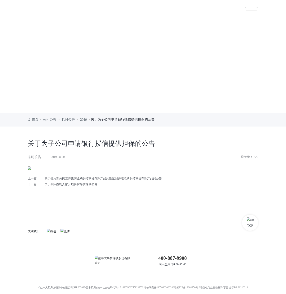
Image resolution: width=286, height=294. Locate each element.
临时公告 (68, 119)
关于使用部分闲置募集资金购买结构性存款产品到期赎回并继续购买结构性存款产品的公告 (103, 178)
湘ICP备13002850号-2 (188, 287)
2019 (83, 119)
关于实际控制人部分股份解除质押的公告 (71, 184)
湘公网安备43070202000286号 (160, 287)
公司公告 (49, 119)
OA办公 (251, 8)
